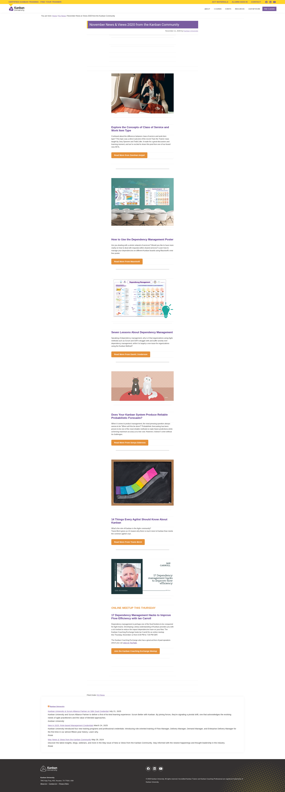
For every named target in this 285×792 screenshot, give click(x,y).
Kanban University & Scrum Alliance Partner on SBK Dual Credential (78, 711)
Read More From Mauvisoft (127, 261)
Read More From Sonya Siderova (130, 443)
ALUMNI (240, 2)
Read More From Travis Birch (128, 542)
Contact (256, 2)
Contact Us (53, 784)
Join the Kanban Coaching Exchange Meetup (135, 651)
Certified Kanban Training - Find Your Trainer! (35, 2)
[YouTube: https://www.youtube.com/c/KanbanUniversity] (274, 2)
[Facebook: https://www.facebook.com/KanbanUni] (266, 2)
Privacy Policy (64, 784)
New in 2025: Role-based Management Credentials (70, 725)
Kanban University (57, 707)
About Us (43, 784)
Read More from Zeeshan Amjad (129, 155)
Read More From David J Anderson (130, 354)
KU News (101, 695)
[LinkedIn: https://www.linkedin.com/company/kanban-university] (270, 2)
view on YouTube (130, 643)
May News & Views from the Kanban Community (69, 740)
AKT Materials (220, 2)
